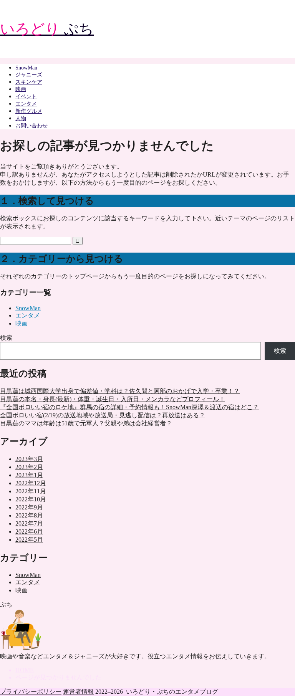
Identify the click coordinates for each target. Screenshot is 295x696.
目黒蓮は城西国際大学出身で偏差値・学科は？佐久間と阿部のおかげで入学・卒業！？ (120, 391)
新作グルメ (28, 111)
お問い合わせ (31, 126)
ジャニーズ (28, 75)
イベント (26, 96)
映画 (20, 89)
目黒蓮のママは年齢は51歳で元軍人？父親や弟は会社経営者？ (86, 423)
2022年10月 (30, 499)
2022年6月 (29, 531)
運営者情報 (78, 691)
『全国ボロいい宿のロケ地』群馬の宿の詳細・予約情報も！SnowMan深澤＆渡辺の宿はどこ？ (129, 407)
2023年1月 (29, 475)
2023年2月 (29, 467)
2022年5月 (29, 539)
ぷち (47, 29)
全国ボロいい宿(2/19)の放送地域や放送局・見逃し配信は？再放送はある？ (102, 415)
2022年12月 (30, 483)
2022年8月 (29, 515)
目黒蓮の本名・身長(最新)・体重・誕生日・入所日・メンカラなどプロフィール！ (112, 399)
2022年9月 (29, 507)
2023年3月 (29, 459)
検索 (6, 337)
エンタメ (26, 104)
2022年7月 (29, 523)
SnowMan (26, 68)
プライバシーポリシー (30, 691)
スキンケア (28, 82)
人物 (20, 118)
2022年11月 (30, 491)
